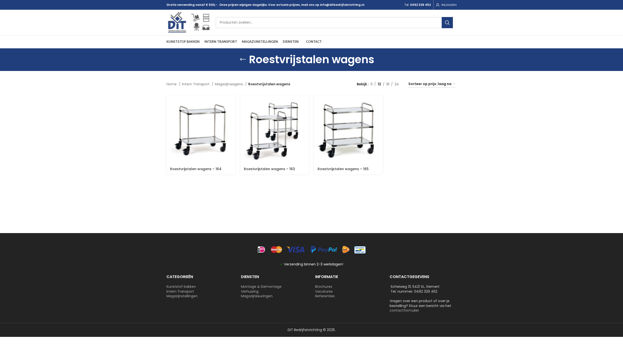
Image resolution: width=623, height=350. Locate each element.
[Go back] (243, 59)
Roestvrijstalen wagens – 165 (343, 168)
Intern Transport (196, 84)
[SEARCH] (447, 22)
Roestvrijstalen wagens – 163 (269, 168)
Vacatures (324, 291)
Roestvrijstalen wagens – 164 (195, 168)
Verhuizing (249, 291)
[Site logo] (188, 22)
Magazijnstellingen (182, 296)
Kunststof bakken (181, 286)
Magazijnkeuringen (257, 296)
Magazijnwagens (229, 84)
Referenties (325, 296)
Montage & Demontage (261, 286)
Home (172, 84)
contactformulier (404, 310)
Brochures (323, 286)
